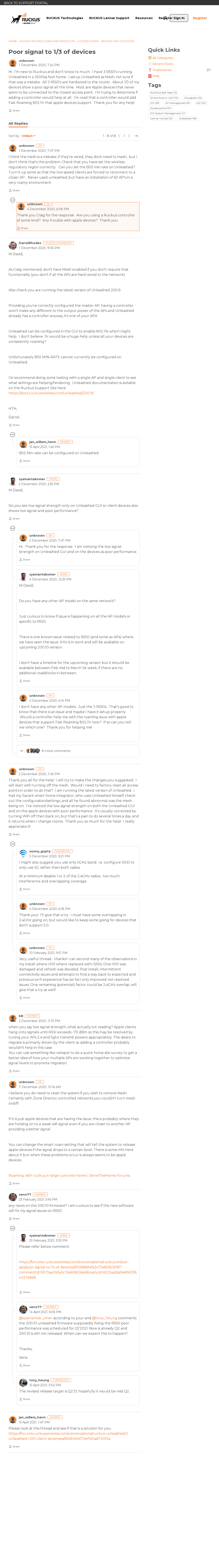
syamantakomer (32, 479)
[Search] (165, 18)
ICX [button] (154, 103)
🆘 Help (154, 76)
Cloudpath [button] (193, 97)
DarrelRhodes (30, 243)
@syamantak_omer (35, 1318)
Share (14, 111)
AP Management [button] (177, 103)
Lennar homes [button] (161, 118)
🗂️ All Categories (160, 58)
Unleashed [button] (188, 118)
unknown (26, 61)
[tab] (18, 123)
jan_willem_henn (42, 442)
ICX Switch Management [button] (167, 113)
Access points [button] (160, 108)
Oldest (27, 136)
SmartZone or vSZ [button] (164, 97)
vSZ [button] (201, 103)
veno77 (25, 1194)
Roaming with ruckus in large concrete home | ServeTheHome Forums (69, 1176)
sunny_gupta (39, 851)
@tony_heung (104, 1318)
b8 (21, 1016)
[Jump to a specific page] (136, 135)
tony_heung (39, 1380)
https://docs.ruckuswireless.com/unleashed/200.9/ (51, 393)
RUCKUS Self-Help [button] (163, 92)
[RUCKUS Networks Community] (26, 18)
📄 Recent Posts (160, 64)
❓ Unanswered (179, 70)
